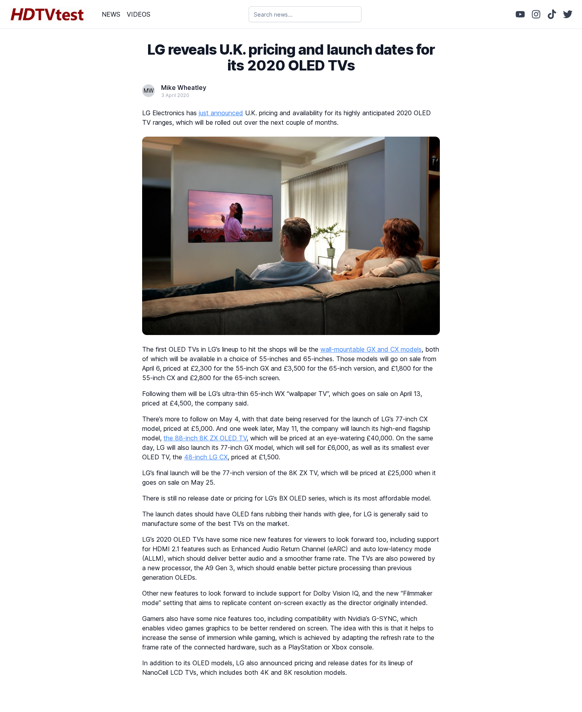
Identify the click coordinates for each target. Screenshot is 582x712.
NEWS (111, 14)
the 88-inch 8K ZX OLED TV (205, 438)
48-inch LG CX (206, 457)
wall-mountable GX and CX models (371, 349)
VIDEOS (138, 14)
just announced (221, 113)
